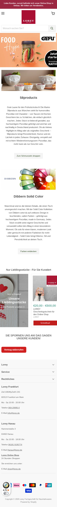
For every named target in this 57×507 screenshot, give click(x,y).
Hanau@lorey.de (14, 450)
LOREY (36, 317)
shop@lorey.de (14, 469)
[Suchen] (52, 28)
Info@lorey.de (13, 413)
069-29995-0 (14, 408)
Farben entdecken (28, 251)
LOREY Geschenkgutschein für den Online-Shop (43, 312)
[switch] (6, 493)
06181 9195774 (15, 444)
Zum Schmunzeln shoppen (28, 156)
